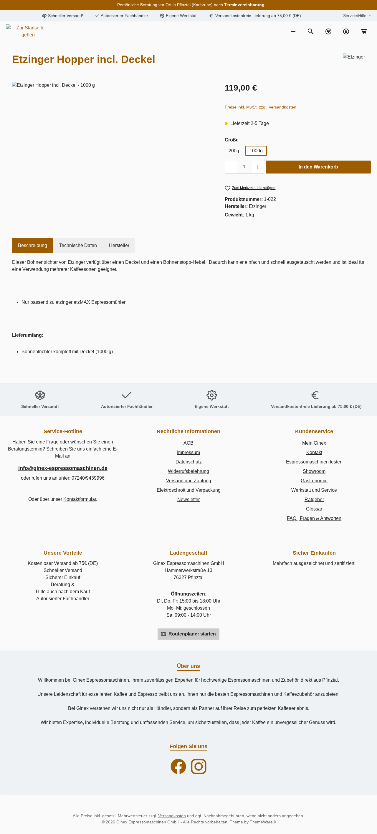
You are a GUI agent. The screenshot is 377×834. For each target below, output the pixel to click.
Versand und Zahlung (188, 480)
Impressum (188, 452)
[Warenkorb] (363, 32)
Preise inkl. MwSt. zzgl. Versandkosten (260, 107)
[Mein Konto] (346, 32)
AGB (188, 443)
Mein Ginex (314, 443)
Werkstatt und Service (314, 490)
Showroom (314, 471)
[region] (115, 145)
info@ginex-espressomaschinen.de (63, 468)
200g (234, 150)
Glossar (314, 508)
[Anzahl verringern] (231, 167)
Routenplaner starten (191, 633)
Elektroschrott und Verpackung (189, 490)
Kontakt (314, 452)
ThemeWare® (263, 822)
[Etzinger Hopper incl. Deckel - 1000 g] (118, 145)
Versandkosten (172, 815)
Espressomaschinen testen (314, 461)
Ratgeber (314, 499)
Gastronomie (314, 480)
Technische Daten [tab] (78, 245)
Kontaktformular (79, 499)
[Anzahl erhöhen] (258, 167)
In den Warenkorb (318, 166)
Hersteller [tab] (119, 245)
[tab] (32, 245)
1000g (256, 150)
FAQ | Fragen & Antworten (314, 518)
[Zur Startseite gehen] (28, 31)
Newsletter (188, 499)
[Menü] (293, 32)
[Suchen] (310, 32)
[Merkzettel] (328, 32)
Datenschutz (189, 461)
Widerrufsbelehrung (188, 471)
